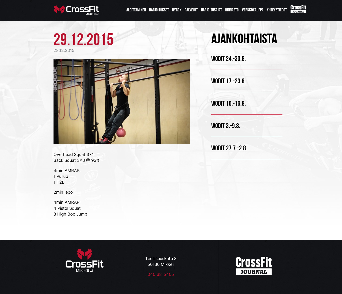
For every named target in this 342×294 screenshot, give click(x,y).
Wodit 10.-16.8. (228, 103)
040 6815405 (161, 274)
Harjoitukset (159, 9)
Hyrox (176, 9)
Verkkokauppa (253, 9)
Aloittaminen (136, 9)
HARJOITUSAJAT (211, 9)
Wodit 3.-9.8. (225, 125)
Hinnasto (232, 9)
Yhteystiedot (277, 9)
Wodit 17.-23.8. (228, 81)
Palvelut (191, 9)
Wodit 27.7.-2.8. (229, 148)
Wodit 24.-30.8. (228, 58)
